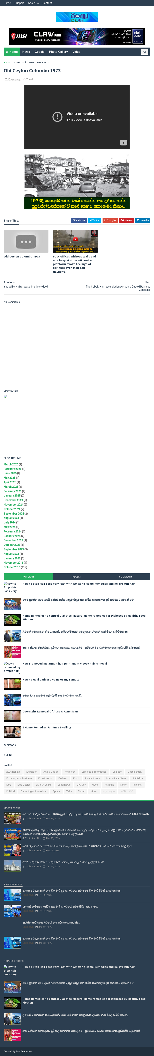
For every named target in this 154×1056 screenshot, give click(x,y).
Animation (31, 771)
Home (7, 3)
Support (19, 3)
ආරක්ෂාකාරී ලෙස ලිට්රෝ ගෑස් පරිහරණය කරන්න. (51, 922)
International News (116, 778)
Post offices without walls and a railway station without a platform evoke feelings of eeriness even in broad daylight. (74, 263)
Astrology (70, 771)
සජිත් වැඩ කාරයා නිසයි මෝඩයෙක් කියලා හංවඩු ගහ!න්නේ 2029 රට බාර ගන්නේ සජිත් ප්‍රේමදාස (77, 846)
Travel (17, 62)
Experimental (45, 778)
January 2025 (12, 495)
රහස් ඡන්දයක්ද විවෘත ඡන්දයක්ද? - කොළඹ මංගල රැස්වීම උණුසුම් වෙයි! (63, 862)
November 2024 (13, 504)
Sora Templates (24, 1051)
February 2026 (12, 468)
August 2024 (11, 517)
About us (33, 3)
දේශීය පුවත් (127, 791)
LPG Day (81, 784)
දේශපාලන (109, 791)
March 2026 (11, 464)
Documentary (135, 771)
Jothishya (137, 778)
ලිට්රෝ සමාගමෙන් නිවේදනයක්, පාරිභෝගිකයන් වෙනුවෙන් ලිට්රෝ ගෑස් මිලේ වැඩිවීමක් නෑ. (75, 631)
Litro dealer (23, 784)
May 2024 (9, 526)
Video (76, 52)
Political (10, 791)
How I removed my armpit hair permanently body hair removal (65, 663)
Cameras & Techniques (94, 771)
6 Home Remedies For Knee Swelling (47, 727)
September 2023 (14, 549)
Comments (126, 576)
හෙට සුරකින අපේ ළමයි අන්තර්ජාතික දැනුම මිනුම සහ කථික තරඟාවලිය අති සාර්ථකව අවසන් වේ (78, 599)
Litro (8, 784)
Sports (56, 791)
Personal (137, 784)
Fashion (62, 778)
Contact (47, 3)
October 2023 (12, 544)
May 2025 (9, 477)
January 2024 (12, 535)
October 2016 (12, 567)
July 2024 (10, 522)
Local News (64, 784)
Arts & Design (50, 771)
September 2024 (14, 513)
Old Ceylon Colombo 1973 (22, 256)
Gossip (40, 52)
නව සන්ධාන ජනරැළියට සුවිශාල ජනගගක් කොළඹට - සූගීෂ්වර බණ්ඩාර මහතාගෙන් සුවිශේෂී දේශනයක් (81, 647)
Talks (69, 791)
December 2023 (13, 540)
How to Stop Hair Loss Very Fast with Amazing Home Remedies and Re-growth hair (79, 583)
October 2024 (12, 509)
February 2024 (12, 531)
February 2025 (12, 491)
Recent (77, 576)
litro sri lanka (43, 784)
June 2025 (10, 473)
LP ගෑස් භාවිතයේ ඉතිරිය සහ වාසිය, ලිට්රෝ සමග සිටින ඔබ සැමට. (60, 906)
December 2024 (13, 500)
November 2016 (13, 562)
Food (76, 778)
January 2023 (12, 558)
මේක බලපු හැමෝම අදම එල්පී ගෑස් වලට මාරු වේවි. (52, 695)
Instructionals (92, 778)
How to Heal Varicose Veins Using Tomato (51, 679)
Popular (28, 576)
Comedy (117, 771)
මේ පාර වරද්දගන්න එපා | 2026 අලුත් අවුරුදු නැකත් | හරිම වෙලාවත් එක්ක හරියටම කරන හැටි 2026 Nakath (86, 814)
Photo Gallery (58, 52)
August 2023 (11, 553)
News (26, 52)
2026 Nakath (13, 771)
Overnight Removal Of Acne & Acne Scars (51, 711)
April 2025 (10, 482)
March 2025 (11, 486)
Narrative (109, 784)
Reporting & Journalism (34, 791)
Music (95, 784)
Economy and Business (19, 778)
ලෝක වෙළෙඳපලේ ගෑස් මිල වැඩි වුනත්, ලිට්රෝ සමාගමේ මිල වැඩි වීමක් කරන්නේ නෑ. (72, 890)
